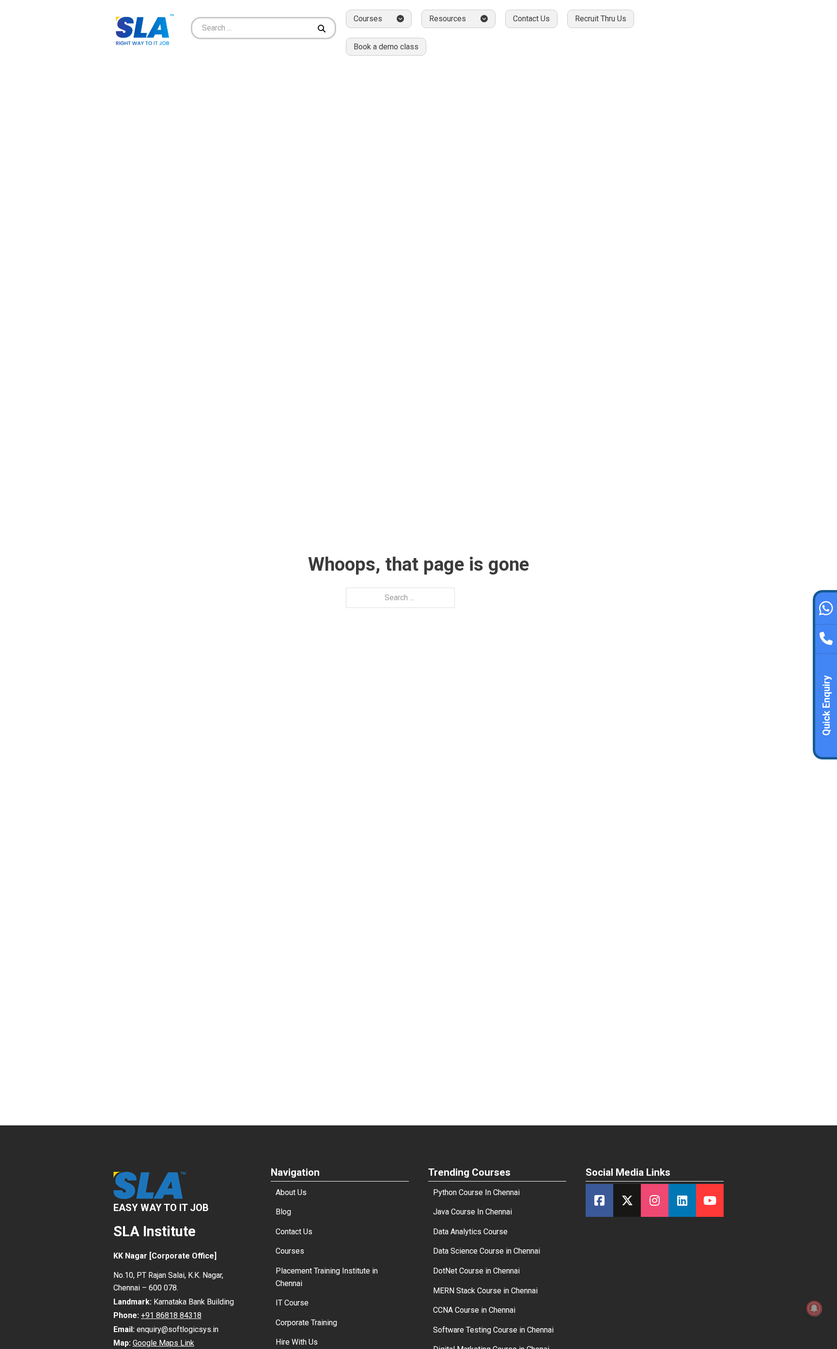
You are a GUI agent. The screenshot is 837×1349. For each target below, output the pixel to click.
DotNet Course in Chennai (476, 1270)
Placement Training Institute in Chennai (327, 1277)
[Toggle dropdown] (400, 19)
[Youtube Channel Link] (710, 1200)
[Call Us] (826, 636)
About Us (291, 1192)
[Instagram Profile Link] (654, 1200)
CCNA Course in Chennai (474, 1310)
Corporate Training (306, 1322)
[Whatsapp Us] (826, 607)
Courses (290, 1251)
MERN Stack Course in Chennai (485, 1290)
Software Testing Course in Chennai (493, 1329)
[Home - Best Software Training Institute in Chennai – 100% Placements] (144, 28)
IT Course (292, 1302)
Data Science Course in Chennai (486, 1251)
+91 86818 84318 (171, 1315)
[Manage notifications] (814, 1308)
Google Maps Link (163, 1343)
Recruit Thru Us (600, 18)
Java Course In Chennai (472, 1211)
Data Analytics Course (470, 1231)
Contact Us (531, 18)
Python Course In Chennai (476, 1192)
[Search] (323, 28)
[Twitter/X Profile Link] (627, 1200)
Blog (283, 1211)
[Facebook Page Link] (599, 1200)
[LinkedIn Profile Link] (682, 1200)
